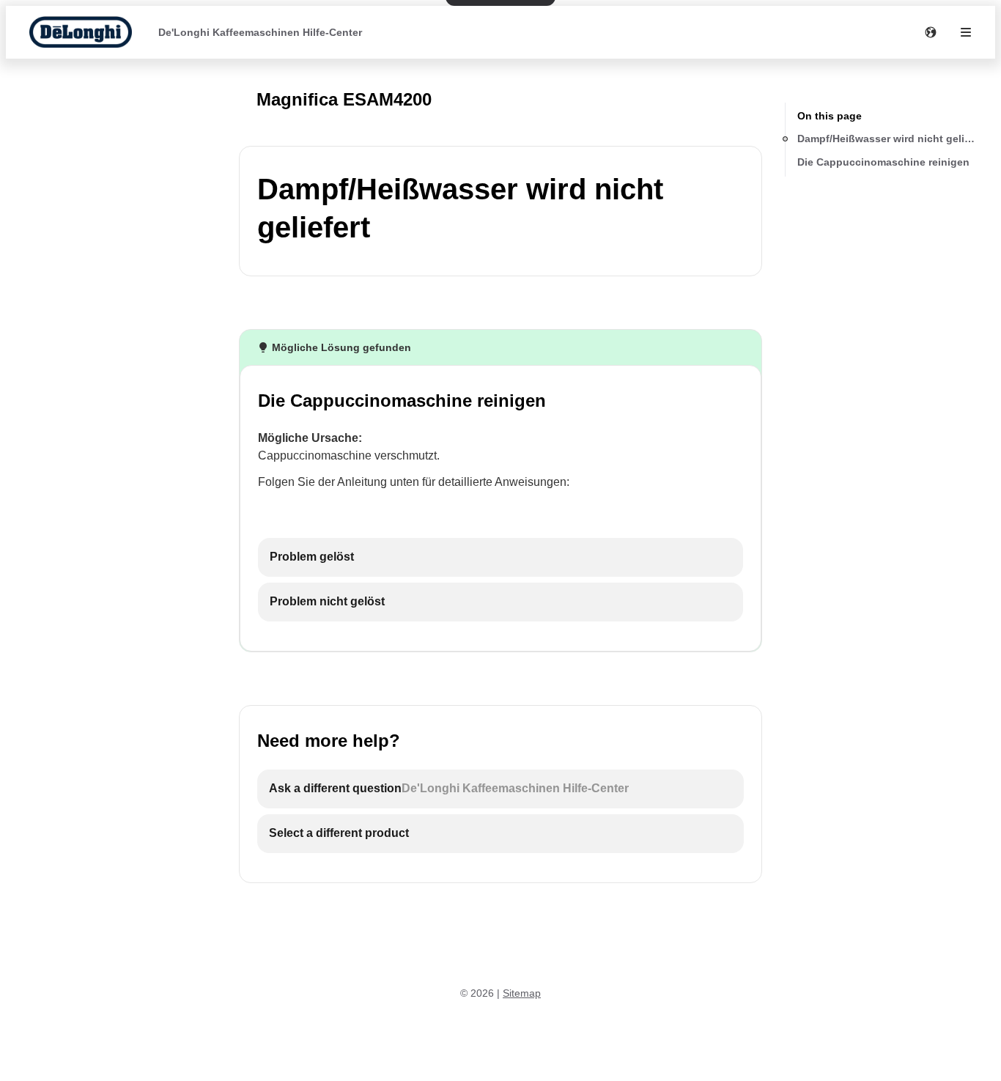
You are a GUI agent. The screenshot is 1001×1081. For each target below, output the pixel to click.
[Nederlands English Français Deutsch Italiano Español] (930, 32)
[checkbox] (500, 557)
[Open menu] (965, 32)
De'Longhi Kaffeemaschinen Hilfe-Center (260, 32)
